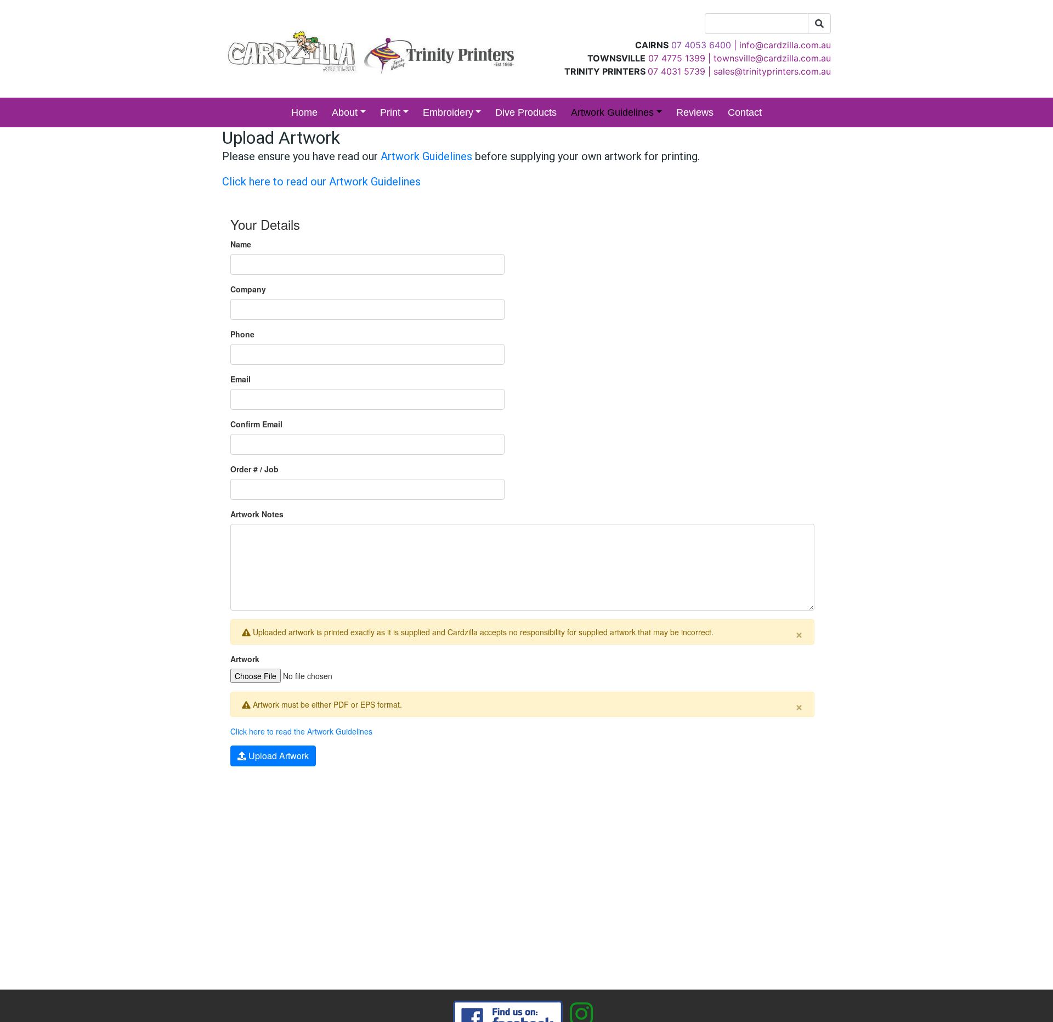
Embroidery (448, 112)
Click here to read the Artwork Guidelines (301, 731)
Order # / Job (254, 469)
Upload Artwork (277, 755)
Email (240, 379)
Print (390, 112)
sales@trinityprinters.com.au (772, 71)
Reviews (695, 112)
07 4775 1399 (676, 58)
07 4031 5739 (676, 71)
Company (248, 289)
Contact (745, 112)
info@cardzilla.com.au (785, 44)
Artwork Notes (257, 514)
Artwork (244, 658)
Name (240, 244)
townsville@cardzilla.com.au (772, 58)
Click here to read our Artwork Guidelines (321, 181)
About (345, 112)
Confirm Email (256, 424)
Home (304, 112)
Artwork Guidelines (612, 112)
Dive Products (526, 112)
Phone (242, 334)
